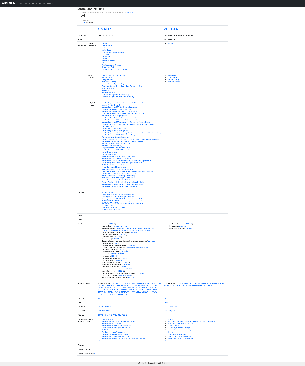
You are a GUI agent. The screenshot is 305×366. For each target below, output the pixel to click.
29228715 (133, 228)
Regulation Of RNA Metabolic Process (115, 334)
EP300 (104, 285)
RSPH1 (178, 285)
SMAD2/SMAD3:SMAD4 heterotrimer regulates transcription (122, 201)
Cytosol (104, 58)
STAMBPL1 (154, 290)
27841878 (189, 224)
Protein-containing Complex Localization (115, 137)
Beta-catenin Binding (109, 82)
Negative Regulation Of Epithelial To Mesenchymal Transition (123, 120)
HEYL (119, 285)
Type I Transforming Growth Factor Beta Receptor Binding (122, 86)
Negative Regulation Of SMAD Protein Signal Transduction (122, 163)
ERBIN (109, 285)
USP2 (149, 292)
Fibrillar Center (107, 45)
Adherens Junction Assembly (112, 145)
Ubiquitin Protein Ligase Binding (113, 84)
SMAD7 (104, 29)
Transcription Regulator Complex (113, 52)
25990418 (105, 230)
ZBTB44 (171, 29)
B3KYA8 (101, 311)
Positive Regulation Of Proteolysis (179, 328)
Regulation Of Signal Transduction (113, 332)
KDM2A (124, 285)
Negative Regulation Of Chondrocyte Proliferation (119, 173)
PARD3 (118, 288)
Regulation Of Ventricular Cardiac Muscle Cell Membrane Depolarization (126, 160)
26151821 (154, 228)
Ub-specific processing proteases (113, 207)
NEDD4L (113, 288)
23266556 (119, 230)
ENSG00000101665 (105, 306)
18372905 (140, 230)
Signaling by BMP (108, 192)
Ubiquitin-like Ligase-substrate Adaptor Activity (118, 97)
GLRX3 (212, 283)
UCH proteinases (107, 205)
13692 (166, 302)
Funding (42, 3)
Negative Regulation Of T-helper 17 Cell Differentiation (120, 186)
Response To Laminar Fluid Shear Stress (116, 148)
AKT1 (121, 283)
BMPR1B (142, 283)
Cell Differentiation (108, 126)
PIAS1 (124, 288)
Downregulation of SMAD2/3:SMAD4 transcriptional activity (122, 199)
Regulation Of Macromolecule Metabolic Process (118, 321)
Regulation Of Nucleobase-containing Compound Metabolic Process (125, 338)
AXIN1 (131, 283)
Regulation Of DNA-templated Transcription (116, 109)
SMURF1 (118, 290)
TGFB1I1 (111, 292)
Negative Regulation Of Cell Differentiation (116, 150)
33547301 (130, 277)
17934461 (140, 228)
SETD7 (145, 288)
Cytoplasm (105, 54)
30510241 (134, 232)
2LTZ (125, 315)
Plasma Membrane (108, 60)
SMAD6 (112, 290)
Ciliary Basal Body (108, 67)
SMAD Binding (107, 330)
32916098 (151, 241)
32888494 (118, 243)
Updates (50, 3)
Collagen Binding (107, 79)
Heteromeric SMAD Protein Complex (114, 69)
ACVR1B (116, 283)
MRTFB (100, 288)
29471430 (125, 228)
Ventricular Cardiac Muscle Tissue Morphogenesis (119, 156)
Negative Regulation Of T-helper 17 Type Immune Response (122, 184)
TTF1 (129, 292)
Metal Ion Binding (108, 88)
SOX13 (131, 290)
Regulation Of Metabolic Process (113, 323)
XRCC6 (100, 294)
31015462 (137, 247)
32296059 (112, 224)
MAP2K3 (130, 285)
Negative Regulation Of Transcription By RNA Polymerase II (122, 103)
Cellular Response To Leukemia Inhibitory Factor (118, 180)
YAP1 (105, 294)
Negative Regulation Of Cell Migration (115, 130)
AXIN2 (136, 283)
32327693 (119, 260)
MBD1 (156, 285)
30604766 (130, 247)
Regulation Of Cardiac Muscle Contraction (116, 158)
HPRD (83, 22)
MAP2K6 (137, 285)
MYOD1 (106, 288)
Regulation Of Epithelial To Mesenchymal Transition (119, 118)
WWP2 (154, 292)
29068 (166, 298)
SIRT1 (151, 288)
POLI (222, 283)
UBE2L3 (139, 292)
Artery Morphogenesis (109, 152)
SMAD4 (106, 290)
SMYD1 (202, 285)
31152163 (144, 247)
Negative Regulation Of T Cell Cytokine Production (119, 107)
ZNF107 (127, 294)
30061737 (124, 226)
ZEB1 (122, 294)
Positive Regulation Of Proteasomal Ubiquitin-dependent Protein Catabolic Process (130, 139)
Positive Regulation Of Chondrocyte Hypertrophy (118, 175)
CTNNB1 (153, 283)
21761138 (133, 230)
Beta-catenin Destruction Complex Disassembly (118, 178)
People (34, 3)
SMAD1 (184, 285)
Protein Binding (107, 77)
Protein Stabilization (109, 154)
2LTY (121, 315)
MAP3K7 (143, 285)
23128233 (125, 262)
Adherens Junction (108, 63)
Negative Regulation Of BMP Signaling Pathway (118, 135)
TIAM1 (208, 285)
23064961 (115, 239)
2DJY (100, 315)
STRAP (100, 292)
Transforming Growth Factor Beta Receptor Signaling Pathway (123, 113)
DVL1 (100, 285)
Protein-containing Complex (111, 65)
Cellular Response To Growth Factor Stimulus (117, 169)
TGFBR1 (118, 292)
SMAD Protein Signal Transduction (114, 165)
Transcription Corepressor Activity (113, 75)
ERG (190, 283)
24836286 (118, 228)
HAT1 (114, 285)
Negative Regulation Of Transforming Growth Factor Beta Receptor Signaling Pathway (131, 133)
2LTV (108, 315)
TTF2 (133, 292)
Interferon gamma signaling (111, 209)
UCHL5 (144, 292)
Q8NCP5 (173, 311)
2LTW (113, 315)
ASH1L (126, 283)
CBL (147, 283)
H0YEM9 (167, 311)
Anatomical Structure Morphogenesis (114, 115)
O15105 (107, 311)
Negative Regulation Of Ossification (114, 128)
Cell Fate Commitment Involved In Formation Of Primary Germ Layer (191, 321)
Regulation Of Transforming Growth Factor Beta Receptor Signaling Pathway (128, 124)
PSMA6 (166, 285)
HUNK (217, 283)
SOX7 (141, 290)
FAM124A (200, 283)
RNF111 (134, 288)
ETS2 (195, 283)
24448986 (112, 230)
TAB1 (105, 292)
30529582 (147, 228)
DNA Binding (172, 75)
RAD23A (172, 285)
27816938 (140, 273)
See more (102, 341)
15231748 (130, 12)
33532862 (120, 271)
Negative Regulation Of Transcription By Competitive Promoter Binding (126, 122)
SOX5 (136, 290)
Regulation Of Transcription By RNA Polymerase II (119, 111)
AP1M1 (181, 283)
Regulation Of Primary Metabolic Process (116, 336)
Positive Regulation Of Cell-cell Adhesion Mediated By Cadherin (124, 182)
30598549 (124, 252)
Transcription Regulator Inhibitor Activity (115, 94)
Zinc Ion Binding (173, 79)
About (20, 3)
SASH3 (140, 288)
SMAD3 (100, 290)
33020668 (123, 234)
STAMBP (146, 290)
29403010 (118, 237)
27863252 (114, 254)
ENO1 (186, 283)
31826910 (126, 230)
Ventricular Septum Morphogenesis (114, 167)
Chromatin (105, 43)
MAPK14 (150, 285)
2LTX (117, 315)
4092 (99, 298)
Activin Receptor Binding (110, 92)
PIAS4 (129, 288)
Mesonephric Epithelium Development (181, 338)
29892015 (117, 226)
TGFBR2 (124, 292)
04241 (100, 302)
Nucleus (104, 48)
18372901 (148, 230)
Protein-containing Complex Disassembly (116, 143)
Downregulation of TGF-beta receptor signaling (118, 194)
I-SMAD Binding (107, 90)
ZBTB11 (111, 294)
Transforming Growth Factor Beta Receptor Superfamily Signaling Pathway (127, 171)
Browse (27, 3)
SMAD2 (156, 288)
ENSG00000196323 (170, 306)
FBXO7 (206, 283)
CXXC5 (158, 283)
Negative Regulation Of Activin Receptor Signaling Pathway (122, 141)
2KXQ (104, 315)
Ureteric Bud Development (111, 105)
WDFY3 (213, 285)
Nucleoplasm (106, 50)
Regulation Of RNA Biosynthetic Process (116, 328)
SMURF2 (125, 290)
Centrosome (106, 56)
